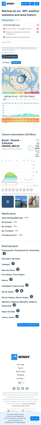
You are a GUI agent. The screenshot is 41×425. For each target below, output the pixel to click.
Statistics (16, 62)
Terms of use (25, 406)
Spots (20, 368)
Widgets (20, 375)
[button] (33, 148)
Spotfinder (20, 371)
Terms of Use (21, 422)
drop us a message (29, 403)
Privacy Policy (16, 406)
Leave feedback (11, 56)
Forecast (6, 62)
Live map (20, 364)
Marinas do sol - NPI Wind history (19, 96)
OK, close (35, 418)
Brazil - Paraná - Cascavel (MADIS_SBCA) (11, 143)
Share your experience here (28, 324)
